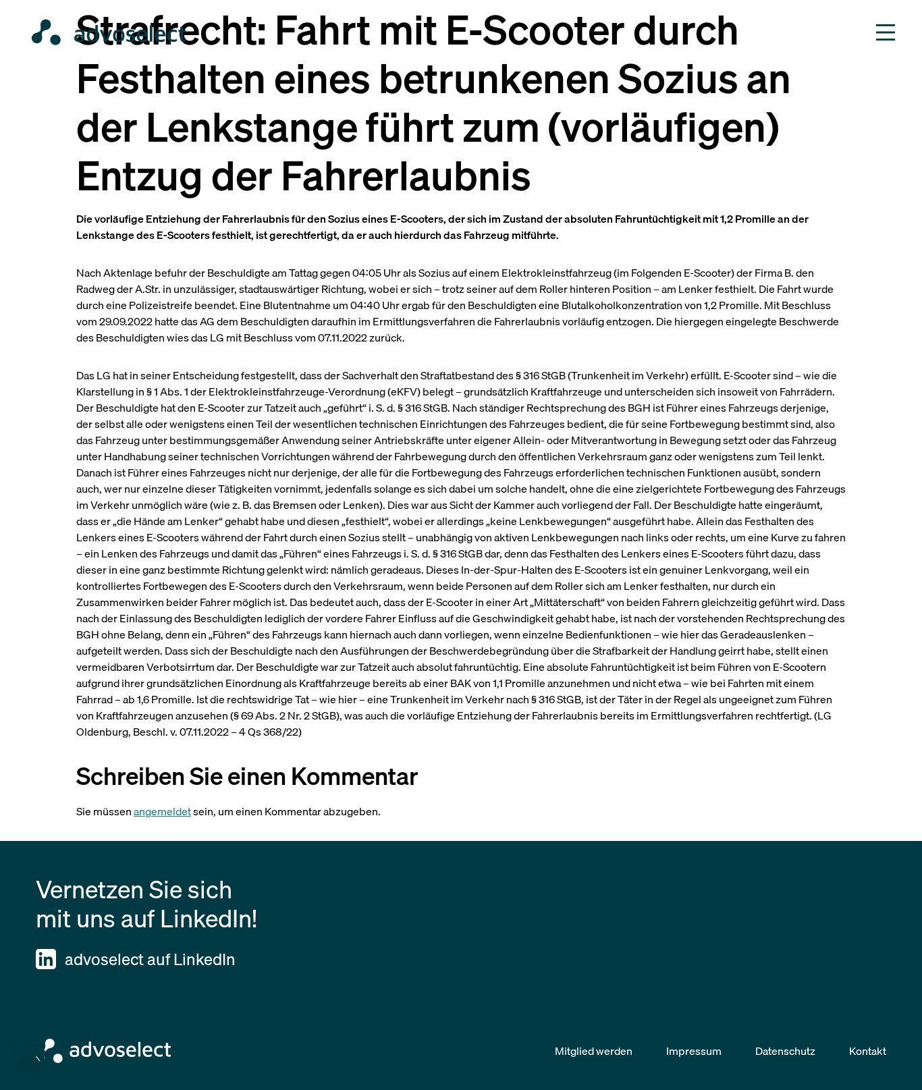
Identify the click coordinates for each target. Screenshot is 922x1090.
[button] (29, 1060)
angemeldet (162, 811)
